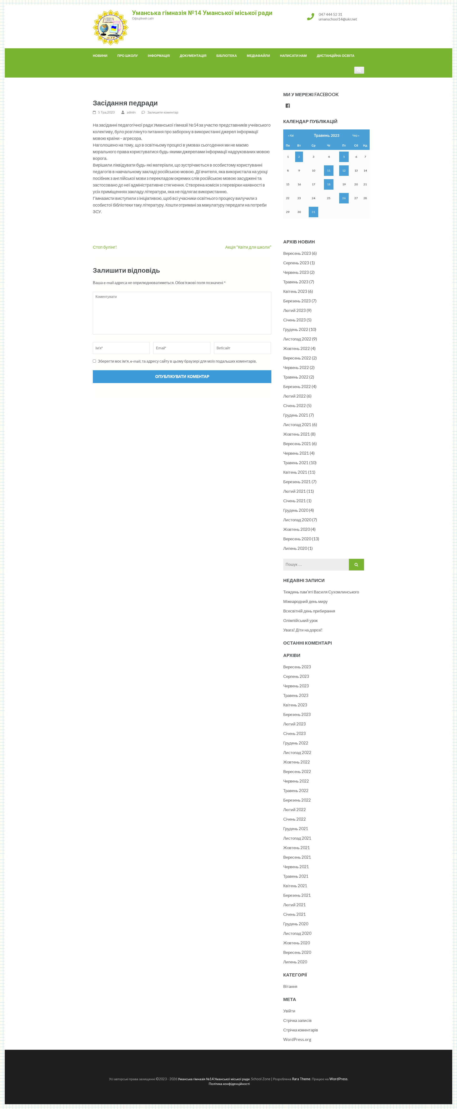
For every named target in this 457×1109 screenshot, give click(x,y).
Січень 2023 (294, 319)
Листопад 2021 (297, 424)
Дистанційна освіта (335, 56)
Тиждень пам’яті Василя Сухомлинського (321, 591)
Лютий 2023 (294, 310)
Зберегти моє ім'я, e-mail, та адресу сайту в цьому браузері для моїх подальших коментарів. (177, 361)
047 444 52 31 (330, 14)
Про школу (127, 56)
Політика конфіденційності (229, 1084)
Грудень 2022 (295, 329)
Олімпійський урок (300, 620)
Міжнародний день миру (305, 601)
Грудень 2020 (295, 510)
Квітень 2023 (295, 291)
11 (328, 170)
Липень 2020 (295, 548)
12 (344, 170)
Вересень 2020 (297, 538)
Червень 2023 (296, 272)
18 (328, 184)
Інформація (159, 56)
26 (344, 198)
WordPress (338, 1079)
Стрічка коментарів (300, 1029)
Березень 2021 (297, 481)
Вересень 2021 (297, 443)
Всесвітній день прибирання (309, 610)
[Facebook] (288, 106)
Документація (193, 56)
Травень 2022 (295, 377)
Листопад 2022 (297, 338)
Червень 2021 (296, 453)
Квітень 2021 (295, 472)
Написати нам (293, 56)
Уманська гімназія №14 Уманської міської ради (202, 12)
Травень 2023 (295, 281)
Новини (100, 56)
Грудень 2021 (295, 415)
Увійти (289, 1010)
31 (313, 212)
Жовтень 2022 (296, 348)
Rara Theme (301, 1079)
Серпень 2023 (296, 262)
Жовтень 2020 (296, 529)
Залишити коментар (162, 112)
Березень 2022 (297, 386)
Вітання (290, 986)
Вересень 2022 (297, 357)
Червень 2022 (296, 367)
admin (131, 112)
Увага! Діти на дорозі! (303, 629)
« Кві (291, 135)
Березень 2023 (297, 300)
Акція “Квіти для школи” (248, 247)
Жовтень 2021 (296, 434)
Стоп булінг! (105, 247)
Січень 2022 (294, 405)
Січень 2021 (294, 500)
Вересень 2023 (297, 253)
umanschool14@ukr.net (338, 19)
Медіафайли (258, 56)
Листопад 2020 (297, 519)
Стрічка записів (297, 1020)
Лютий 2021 (294, 491)
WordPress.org (297, 1039)
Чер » (355, 135)
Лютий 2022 (294, 396)
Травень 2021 (295, 462)
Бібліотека (226, 56)
